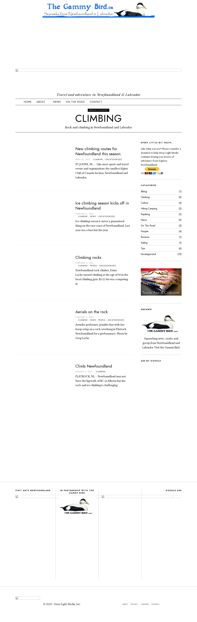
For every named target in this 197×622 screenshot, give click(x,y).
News (57, 102)
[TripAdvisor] (170, 102)
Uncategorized (113, 159)
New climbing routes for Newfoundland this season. (98, 151)
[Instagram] (159, 102)
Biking (144, 191)
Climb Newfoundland (93, 366)
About (40, 102)
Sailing (144, 242)
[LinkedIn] (162, 102)
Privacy (134, 604)
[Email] (174, 102)
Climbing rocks (88, 257)
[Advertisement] (98, 45)
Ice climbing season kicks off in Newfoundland (102, 205)
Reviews (145, 237)
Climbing (98, 159)
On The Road (75, 102)
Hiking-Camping (149, 208)
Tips (143, 248)
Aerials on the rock (91, 312)
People (93, 265)
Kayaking (145, 214)
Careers (145, 604)
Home (28, 102)
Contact (96, 102)
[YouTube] (166, 102)
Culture (144, 203)
